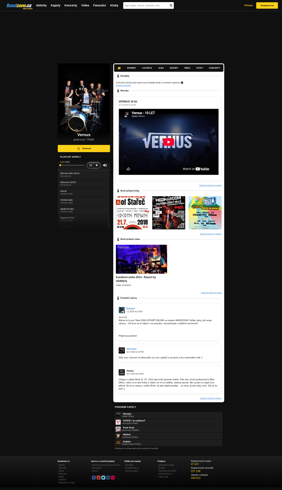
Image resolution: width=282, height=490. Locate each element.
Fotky (199, 68)
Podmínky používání (167, 471)
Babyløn (130, 308)
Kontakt (161, 468)
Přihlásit (248, 5)
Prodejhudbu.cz (132, 468)
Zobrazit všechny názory (211, 398)
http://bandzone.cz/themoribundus (136, 329)
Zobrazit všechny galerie (211, 234)
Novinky (131, 68)
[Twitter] (103, 478)
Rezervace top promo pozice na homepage (106, 466)
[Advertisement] (141, 35)
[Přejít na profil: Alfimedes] (122, 350)
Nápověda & (166, 465)
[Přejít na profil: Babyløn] (122, 310)
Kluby (114, 5)
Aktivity (41, 5)
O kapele (147, 68)
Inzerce (95, 471)
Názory (174, 68)
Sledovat (86, 148)
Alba (161, 68)
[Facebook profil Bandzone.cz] (94, 478)
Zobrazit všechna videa (211, 293)
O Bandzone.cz (165, 474)
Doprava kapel (131, 471)
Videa (85, 5)
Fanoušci (99, 5)
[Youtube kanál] (99, 478)
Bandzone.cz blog (67, 483)
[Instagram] (108, 478)
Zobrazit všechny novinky (210, 185)
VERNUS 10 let (128, 101)
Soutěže (62, 480)
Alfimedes (131, 349)
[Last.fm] (113, 478)
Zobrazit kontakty (123, 85)
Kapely (55, 5)
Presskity (129, 465)
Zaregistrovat (267, 5)
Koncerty (70, 5)
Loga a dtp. (163, 477)
